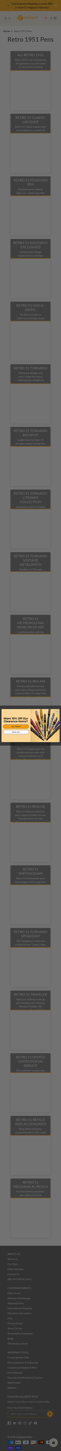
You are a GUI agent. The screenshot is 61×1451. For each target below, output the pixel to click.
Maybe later (16, 732)
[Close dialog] (57, 711)
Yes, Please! (16, 726)
